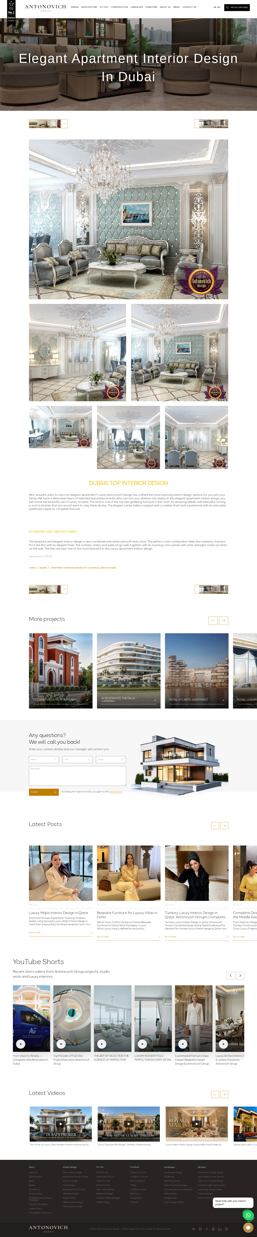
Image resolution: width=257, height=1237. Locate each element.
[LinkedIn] (220, 1229)
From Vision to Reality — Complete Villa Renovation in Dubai (30, 1060)
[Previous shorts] (231, 975)
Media (32, 1185)
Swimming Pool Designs (175, 1185)
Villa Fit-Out (102, 1173)
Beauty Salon (69, 1198)
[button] (213, 620)
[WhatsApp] (248, 1215)
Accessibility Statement (40, 1213)
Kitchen (134, 1202)
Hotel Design (69, 1185)
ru (218, 7)
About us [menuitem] (165, 7)
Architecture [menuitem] (89, 7)
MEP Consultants (105, 1190)
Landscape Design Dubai (210, 1190)
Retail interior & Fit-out (74, 1190)
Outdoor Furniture (139, 1177)
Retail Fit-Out (103, 1185)
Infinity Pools (170, 1194)
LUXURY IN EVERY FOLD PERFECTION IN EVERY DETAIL (153, 1058)
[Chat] (248, 1227)
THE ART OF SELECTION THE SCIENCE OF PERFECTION (111, 1058)
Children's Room (138, 1190)
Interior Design (70, 1167)
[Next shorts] (240, 975)
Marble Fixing (102, 1202)
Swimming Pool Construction (178, 1190)
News (31, 1181)
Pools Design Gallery (174, 1202)
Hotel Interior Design (208, 1198)
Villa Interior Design (72, 1173)
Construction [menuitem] (119, 7)
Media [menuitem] (176, 7)
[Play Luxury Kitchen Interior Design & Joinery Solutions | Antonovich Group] (234, 1018)
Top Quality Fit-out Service (211, 1177)
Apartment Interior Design (75, 1177)
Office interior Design (73, 1202)
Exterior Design (70, 1181)
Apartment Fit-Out (105, 1177)
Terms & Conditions (38, 1204)
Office (133, 1185)
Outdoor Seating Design (108, 1198)
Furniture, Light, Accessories (211, 1185)
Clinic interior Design (72, 1206)
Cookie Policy (35, 1209)
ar (215, 7)
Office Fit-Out (103, 1181)
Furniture (134, 1167)
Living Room (136, 1198)
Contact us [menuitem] (189, 7)
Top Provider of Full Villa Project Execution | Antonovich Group (71, 1060)
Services (202, 1167)
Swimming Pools (172, 1181)
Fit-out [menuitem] (104, 7)
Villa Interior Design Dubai (210, 1173)
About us (33, 1173)
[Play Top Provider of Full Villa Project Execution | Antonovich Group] (72, 1018)
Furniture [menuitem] (151, 7)
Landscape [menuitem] (137, 7)
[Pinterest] (226, 1229)
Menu (31, 1167)
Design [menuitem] (75, 7)
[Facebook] (207, 1229)
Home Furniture (138, 1173)
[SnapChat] (213, 1229)
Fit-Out (100, 1167)
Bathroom (135, 1194)
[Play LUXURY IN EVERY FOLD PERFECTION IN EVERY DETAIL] (153, 1018)
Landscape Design (173, 1173)
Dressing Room (137, 1181)
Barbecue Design (104, 1194)
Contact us (34, 1190)
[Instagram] (200, 1229)
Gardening (169, 1177)
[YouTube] (194, 1229)
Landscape (169, 1167)
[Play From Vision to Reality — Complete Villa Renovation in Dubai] (31, 1018)
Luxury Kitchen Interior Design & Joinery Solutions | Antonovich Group (233, 1060)
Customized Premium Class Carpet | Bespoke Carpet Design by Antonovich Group (192, 1060)
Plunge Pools (170, 1198)
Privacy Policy (115, 792)
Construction (35, 1177)
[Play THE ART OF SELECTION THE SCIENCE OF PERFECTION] (112, 1018)
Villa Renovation (71, 1194)
